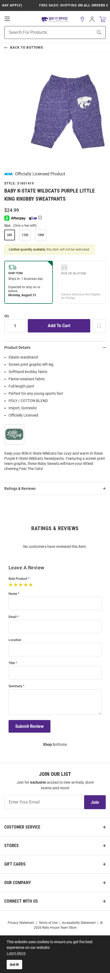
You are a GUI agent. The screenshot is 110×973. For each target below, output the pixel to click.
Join (95, 802)
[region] (55, 415)
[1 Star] (11, 585)
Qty (6, 316)
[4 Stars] (26, 585)
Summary (15, 686)
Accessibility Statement (79, 923)
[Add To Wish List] (99, 325)
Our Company (17, 882)
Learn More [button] (16, 953)
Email (13, 617)
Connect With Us (21, 901)
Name (13, 594)
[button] (82, 19)
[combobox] (42, 32)
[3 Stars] (21, 585)
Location (15, 640)
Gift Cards (15, 864)
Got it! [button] (14, 965)
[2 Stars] (16, 585)
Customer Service (22, 827)
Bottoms (55, 744)
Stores (11, 845)
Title (12, 663)
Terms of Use (48, 923)
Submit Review (29, 726)
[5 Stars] (31, 585)
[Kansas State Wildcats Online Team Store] (55, 19)
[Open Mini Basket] (102, 19)
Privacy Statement (21, 923)
